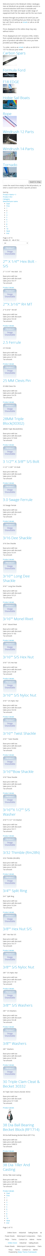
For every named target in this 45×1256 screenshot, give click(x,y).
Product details (8, 287)
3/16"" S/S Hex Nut (18, 656)
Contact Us (23, 1239)
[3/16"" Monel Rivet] (10, 610)
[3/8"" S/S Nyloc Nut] (10, 958)
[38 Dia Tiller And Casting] (10, 1157)
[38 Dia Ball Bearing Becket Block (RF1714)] (10, 1116)
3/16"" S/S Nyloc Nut (19, 695)
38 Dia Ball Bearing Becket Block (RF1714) (21, 1127)
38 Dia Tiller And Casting (16, 1167)
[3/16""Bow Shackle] (10, 762)
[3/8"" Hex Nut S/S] (10, 920)
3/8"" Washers (14, 1043)
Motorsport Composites (26, 1236)
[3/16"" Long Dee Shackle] (10, 567)
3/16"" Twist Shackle (19, 733)
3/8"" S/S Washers (17, 1005)
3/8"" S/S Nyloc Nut (18, 967)
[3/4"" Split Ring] (10, 881)
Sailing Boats (33, 1232)
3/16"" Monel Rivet (18, 618)
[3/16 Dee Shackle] (10, 529)
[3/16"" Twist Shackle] (10, 724)
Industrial (22, 1232)
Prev (8, 206)
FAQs (7, 1239)
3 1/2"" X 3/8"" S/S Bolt (21, 461)
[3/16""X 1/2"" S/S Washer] (10, 801)
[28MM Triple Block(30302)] (10, 410)
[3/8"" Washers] (10, 1034)
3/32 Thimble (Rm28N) (21, 852)
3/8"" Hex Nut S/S (17, 928)
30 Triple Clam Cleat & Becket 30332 (21, 1084)
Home (39, 1239)
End (7, 233)
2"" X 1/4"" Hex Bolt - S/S (19, 263)
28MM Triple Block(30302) (13, 421)
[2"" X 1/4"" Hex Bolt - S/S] (10, 252)
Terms (14, 1239)
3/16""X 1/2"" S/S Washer (16, 812)
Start (8, 204)
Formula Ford (14, 70)
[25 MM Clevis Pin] (10, 371)
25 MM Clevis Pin (17, 380)
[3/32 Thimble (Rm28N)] (10, 843)
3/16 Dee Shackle (17, 537)
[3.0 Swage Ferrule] (10, 490)
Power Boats (10, 1236)
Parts (40, 1236)
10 (7, 229)
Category (6, 199)
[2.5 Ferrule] (10, 333)
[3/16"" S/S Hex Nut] (10, 648)
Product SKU (7, 197)
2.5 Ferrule (12, 342)
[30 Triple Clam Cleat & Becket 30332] (10, 1072)
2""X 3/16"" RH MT (17, 304)
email (25, 22)
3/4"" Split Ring (15, 890)
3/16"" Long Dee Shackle (16, 578)
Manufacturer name (10, 201)
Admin (32, 1239)
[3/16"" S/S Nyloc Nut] (10, 686)
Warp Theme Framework (27, 1252)
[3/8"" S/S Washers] (10, 996)
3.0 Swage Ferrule (18, 499)
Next (8, 231)
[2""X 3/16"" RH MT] (10, 295)
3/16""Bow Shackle (18, 771)
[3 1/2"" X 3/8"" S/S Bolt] (10, 452)
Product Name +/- (9, 194)
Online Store (11, 1232)
